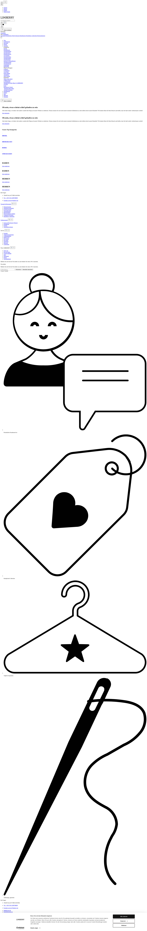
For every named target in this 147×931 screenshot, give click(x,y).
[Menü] (2, 3)
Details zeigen (34, 928)
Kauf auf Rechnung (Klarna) (11, 223)
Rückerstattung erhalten (9, 213)
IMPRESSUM (7, 910)
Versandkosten (7, 211)
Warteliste (6, 241)
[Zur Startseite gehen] (7, 19)
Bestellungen (23, 35)
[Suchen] (2, 5)
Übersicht (3, 35)
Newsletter (6, 239)
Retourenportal (7, 207)
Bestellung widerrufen (31, 35)
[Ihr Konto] (2, 27)
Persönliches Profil (10, 35)
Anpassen (123, 921)
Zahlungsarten (4, 220)
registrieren (5, 34)
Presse (5, 257)
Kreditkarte (6, 224)
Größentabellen (7, 236)
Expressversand (7, 209)
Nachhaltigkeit (7, 259)
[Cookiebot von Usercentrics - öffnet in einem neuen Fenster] (20, 928)
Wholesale (6, 256)
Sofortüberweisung (8, 227)
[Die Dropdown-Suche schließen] (4, 22)
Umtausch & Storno (8, 215)
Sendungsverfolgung (9, 208)
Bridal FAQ (6, 237)
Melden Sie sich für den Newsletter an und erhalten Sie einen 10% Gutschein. (19, 261)
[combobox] (8, 20)
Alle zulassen (123, 916)
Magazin (6, 243)
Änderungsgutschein (9, 234)
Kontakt (6, 233)
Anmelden (3, 33)
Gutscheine (6, 244)
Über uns (6, 250)
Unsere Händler (7, 253)
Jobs (5, 255)
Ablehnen (123, 925)
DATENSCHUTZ (8, 912)
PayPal (5, 225)
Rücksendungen (41, 35)
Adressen (17, 35)
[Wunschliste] (2, 25)
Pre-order (6, 240)
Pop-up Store (7, 252)
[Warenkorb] (1, 37)
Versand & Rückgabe (6, 204)
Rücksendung (7, 212)
